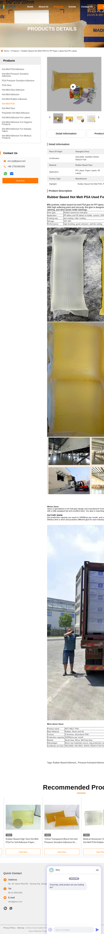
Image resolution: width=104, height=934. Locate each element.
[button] (18, 823)
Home (30, 7)
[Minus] (97, 870)
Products (58, 7)
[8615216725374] (11, 909)
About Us (43, 7)
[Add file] (50, 930)
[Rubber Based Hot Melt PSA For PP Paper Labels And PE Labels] (74, 84)
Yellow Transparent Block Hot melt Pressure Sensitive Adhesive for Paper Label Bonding (60, 841)
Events (72, 7)
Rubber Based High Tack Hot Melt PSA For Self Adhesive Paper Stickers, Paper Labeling (22, 841)
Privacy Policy (9, 928)
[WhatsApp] (5, 173)
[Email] (11, 173)
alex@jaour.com (15, 902)
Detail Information (66, 133)
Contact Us (87, 7)
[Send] (97, 930)
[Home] (8, 7)
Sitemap (20, 928)
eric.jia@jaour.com (16, 161)
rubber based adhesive (64, 762)
